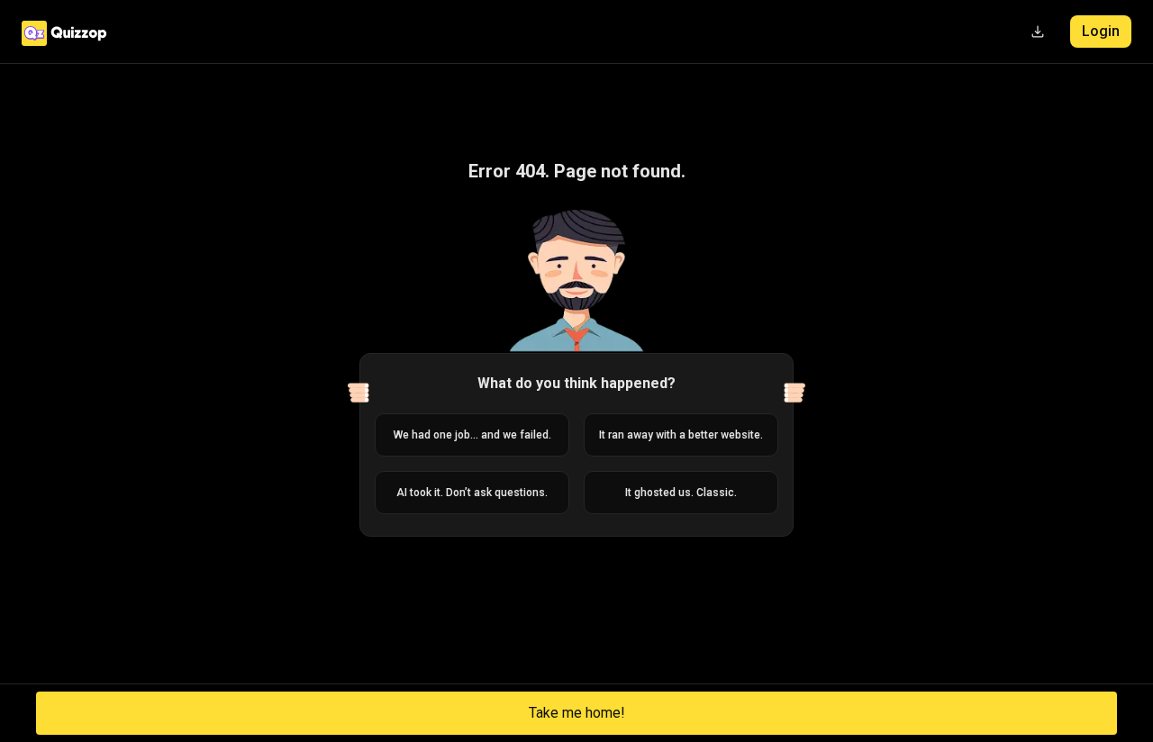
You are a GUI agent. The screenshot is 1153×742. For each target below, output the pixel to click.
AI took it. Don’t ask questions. (472, 492)
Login (1101, 31)
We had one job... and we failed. (472, 435)
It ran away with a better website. (681, 435)
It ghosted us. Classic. (681, 492)
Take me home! (577, 712)
